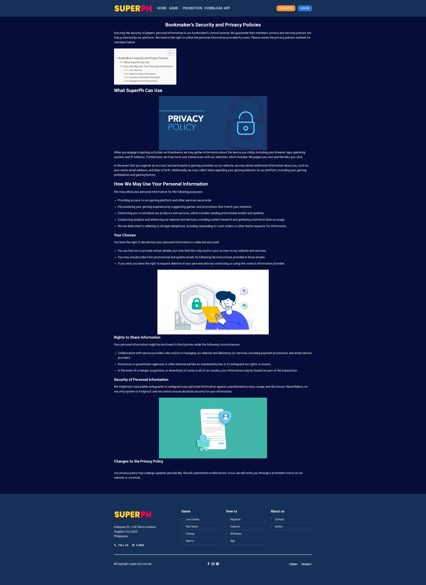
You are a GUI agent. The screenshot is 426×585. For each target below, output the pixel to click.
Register (235, 519)
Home (162, 8)
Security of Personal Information (144, 77)
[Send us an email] (213, 564)
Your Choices (135, 70)
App (232, 540)
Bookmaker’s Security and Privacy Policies (143, 58)
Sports (190, 540)
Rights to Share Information (142, 74)
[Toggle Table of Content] (169, 53)
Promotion (192, 8)
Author (279, 526)
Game (173, 8)
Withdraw (235, 533)
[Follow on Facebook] (208, 564)
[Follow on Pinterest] (217, 564)
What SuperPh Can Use (136, 62)
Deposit (235, 526)
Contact (279, 519)
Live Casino (192, 519)
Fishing (190, 533)
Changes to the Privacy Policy (143, 81)
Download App (217, 8)
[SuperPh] (133, 8)
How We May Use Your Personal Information (148, 66)
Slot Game (192, 526)
